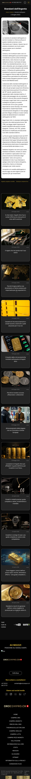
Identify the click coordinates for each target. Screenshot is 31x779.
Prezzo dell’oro (15, 724)
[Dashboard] (25, 2)
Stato (15, 747)
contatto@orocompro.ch (22, 683)
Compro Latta (15, 734)
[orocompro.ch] (6, 2)
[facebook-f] (6, 694)
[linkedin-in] (20, 694)
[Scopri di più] (27, 211)
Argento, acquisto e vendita (8, 181)
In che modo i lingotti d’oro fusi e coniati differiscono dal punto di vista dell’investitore (15, 217)
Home (7, 12)
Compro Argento (15, 721)
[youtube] (15, 694)
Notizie (11, 12)
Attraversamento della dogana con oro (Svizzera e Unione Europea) (15, 430)
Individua (15, 673)
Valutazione (15, 741)
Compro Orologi (15, 731)
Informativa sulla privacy (15, 760)
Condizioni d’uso (15, 764)
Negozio (15, 751)
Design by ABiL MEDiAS (26, 773)
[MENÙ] (28, 2)
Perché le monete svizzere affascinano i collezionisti (15, 394)
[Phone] (26, 777)
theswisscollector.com (15, 727)
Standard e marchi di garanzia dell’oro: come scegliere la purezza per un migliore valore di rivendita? (15, 608)
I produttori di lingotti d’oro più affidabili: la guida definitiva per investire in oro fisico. (15, 466)
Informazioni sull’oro (15, 744)
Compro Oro (15, 718)
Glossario (15, 754)
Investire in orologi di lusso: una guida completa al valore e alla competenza (15, 537)
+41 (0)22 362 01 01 (16, 2)
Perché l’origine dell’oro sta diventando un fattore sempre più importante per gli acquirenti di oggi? (15, 288)
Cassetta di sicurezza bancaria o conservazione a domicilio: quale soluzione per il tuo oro (15, 324)
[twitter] (25, 694)
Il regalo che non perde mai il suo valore (15, 252)
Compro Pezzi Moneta (15, 737)
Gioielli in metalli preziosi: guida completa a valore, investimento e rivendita (15, 501)
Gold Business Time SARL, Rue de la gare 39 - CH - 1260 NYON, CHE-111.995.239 (12, 773)
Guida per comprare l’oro (22, 181)
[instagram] (11, 694)
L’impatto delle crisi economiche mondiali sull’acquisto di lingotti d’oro (15, 359)
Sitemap (15, 757)
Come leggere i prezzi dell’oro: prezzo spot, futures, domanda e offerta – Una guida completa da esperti (15, 573)
